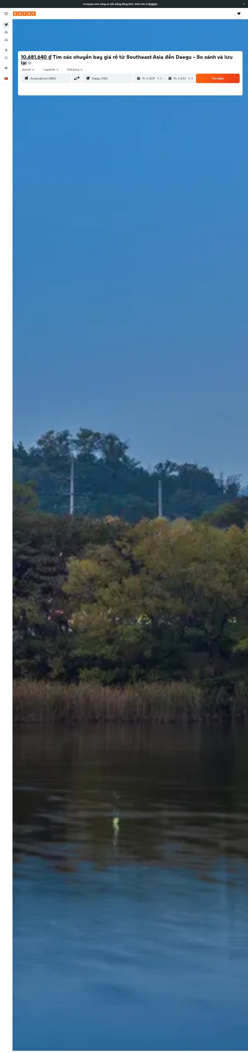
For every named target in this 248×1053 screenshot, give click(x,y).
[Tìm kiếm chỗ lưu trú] (6, 32)
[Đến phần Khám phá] (6, 50)
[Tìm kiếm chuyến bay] (6, 24)
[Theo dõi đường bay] (6, 57)
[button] (244, 4)
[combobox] (28, 69)
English (153, 4)
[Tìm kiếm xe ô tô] (6, 40)
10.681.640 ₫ (36, 57)
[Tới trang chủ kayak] (24, 13)
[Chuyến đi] (6, 68)
